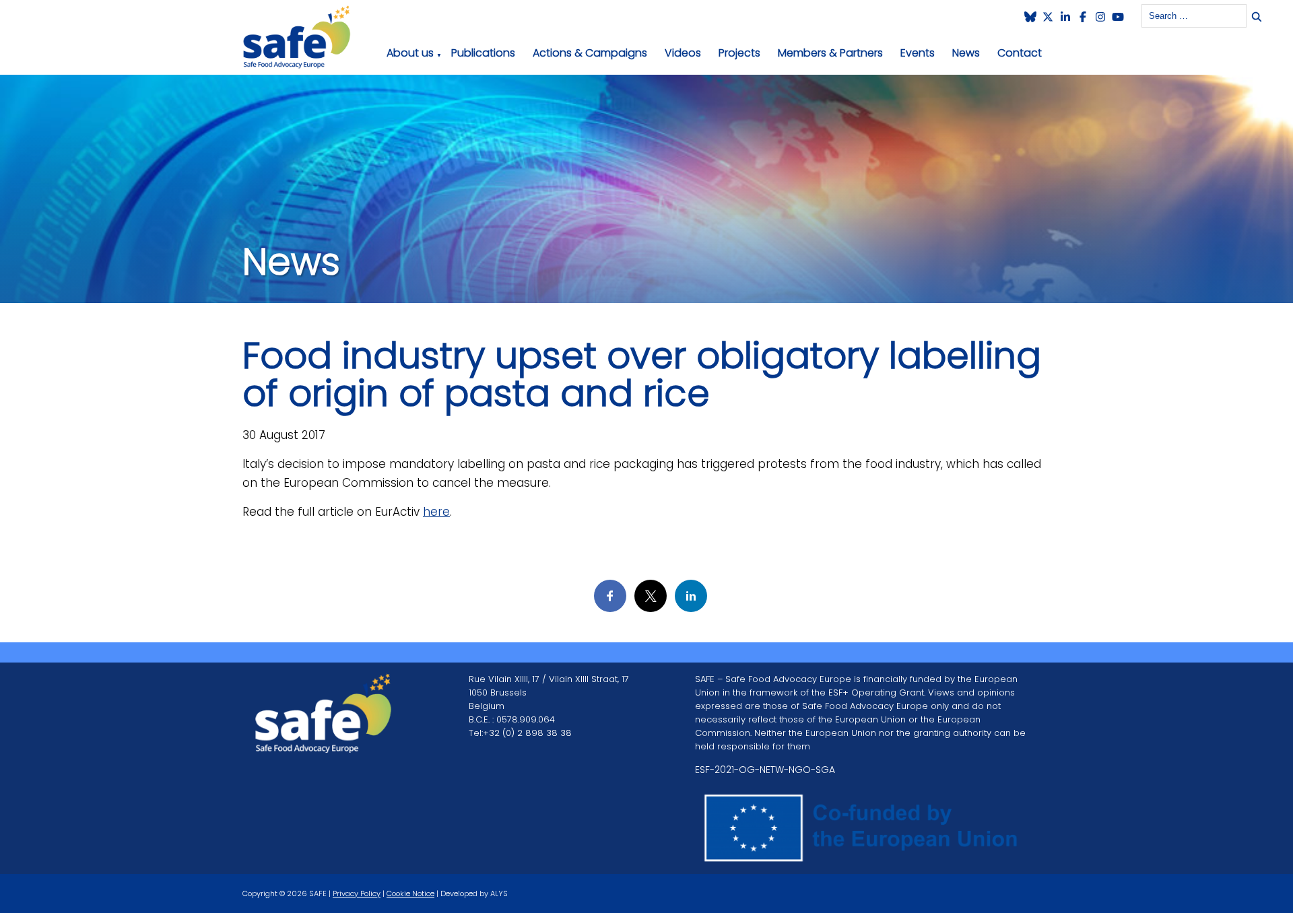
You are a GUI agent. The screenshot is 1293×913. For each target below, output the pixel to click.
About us (410, 53)
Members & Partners (830, 53)
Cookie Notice (410, 893)
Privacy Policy (356, 893)
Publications (483, 53)
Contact (1019, 53)
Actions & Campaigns (590, 53)
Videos (683, 53)
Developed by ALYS (474, 893)
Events (917, 53)
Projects (739, 53)
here (436, 512)
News (966, 53)
